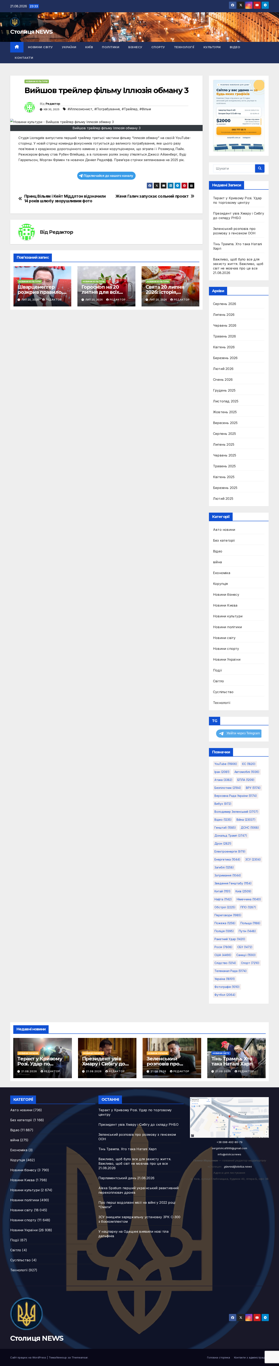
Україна (224, 979)
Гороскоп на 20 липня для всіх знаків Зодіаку (100, 292)
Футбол (224, 994)
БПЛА (245, 780)
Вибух (222, 803)
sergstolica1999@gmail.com (229, 1148)
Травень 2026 (224, 336)
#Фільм (145, 109)
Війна (246, 819)
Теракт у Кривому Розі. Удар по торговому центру (40, 1064)
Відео (235, 47)
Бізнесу (135, 47)
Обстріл (224, 907)
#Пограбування (107, 109)
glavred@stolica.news (238, 1166)
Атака (223, 780)
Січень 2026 (223, 379)
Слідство (225, 963)
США (222, 955)
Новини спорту (226, 649)
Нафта (223, 899)
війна (217, 562)
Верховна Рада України (235, 795)
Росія (223, 947)
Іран (222, 772)
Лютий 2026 (223, 369)
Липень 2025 (223, 444)
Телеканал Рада (230, 971)
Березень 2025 (225, 488)
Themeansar (79, 1357)
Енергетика (227, 859)
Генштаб (225, 827)
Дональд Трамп (230, 835)
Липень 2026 (223, 315)
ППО (248, 907)
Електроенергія (230, 851)
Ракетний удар (229, 939)
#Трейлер (129, 109)
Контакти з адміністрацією (251, 1357)
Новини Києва (225, 605)
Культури (212, 47)
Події (217, 670)
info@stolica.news (229, 1154)
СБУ (244, 947)
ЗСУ (253, 859)
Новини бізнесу (226, 594)
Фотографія (227, 987)
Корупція (220, 584)
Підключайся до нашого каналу (108, 176)
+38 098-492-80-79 (229, 1142)
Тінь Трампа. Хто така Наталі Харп (232, 1061)
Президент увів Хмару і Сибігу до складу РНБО (103, 1064)
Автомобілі (246, 772)
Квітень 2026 (224, 347)
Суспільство (223, 692)
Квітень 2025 (223, 477)
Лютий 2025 (223, 499)
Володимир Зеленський (236, 811)
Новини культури (37, 81)
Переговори (227, 915)
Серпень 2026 (224, 304)
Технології (184, 47)
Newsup (61, 1357)
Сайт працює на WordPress (28, 1357)
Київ (89, 47)
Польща (250, 923)
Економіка (221, 573)
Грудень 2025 (224, 390)
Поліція (224, 931)
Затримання (227, 875)
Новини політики (227, 627)
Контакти (24, 58)
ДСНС (250, 827)
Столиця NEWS (31, 31)
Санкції (246, 955)
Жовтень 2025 (225, 412)
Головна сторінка (218, 1357)
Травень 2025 (224, 466)
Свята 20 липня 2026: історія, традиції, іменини (168, 292)
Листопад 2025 (226, 401)
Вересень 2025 (225, 423)
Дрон (222, 843)
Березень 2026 (225, 358)
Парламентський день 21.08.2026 (126, 1178)
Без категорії (224, 540)
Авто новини (224, 530)
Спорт (250, 963)
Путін (247, 931)
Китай (222, 891)
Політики (110, 47)
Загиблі (224, 867)
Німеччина (249, 899)
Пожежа (224, 923)
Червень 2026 (224, 325)
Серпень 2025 (224, 434)
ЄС (249, 764)
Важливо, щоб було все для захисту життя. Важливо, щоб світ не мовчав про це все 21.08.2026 (134, 1163)
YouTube (225, 764)
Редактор (53, 104)
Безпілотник (227, 787)
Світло (218, 681)
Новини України (226, 659)
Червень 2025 (224, 455)
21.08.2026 (29, 1071)
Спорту (158, 47)
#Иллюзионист (80, 109)
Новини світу (40, 47)
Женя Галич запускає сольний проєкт (152, 196)
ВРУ (253, 787)
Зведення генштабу (233, 883)
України (69, 47)
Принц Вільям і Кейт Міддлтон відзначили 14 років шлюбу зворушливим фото (65, 198)
